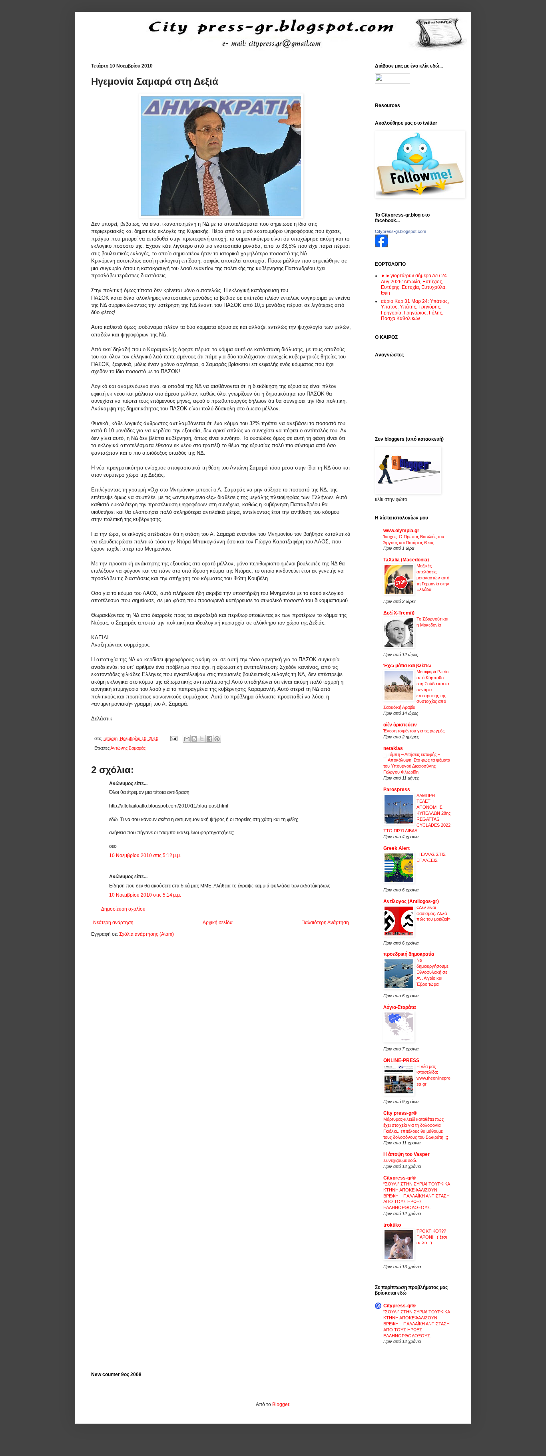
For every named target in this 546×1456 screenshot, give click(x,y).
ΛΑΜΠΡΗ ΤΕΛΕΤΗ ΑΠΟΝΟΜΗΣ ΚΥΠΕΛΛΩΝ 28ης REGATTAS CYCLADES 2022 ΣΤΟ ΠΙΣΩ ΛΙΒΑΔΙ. (416, 813)
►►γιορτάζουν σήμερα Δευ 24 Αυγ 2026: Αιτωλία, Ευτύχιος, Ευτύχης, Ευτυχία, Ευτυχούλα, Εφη (414, 284)
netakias (393, 748)
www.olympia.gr (401, 530)
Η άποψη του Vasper (406, 1154)
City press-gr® (400, 1113)
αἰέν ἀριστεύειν (400, 725)
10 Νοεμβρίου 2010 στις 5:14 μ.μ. (145, 895)
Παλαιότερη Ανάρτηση (325, 922)
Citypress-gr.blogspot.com (400, 231)
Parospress (396, 789)
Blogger (280, 1404)
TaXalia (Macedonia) (406, 560)
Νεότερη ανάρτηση (113, 922)
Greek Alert (396, 848)
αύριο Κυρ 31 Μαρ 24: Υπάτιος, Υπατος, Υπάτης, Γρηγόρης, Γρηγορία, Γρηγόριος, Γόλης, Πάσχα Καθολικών (415, 309)
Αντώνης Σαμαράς (127, 748)
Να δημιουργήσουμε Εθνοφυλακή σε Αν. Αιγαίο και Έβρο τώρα (432, 972)
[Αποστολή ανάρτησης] (173, 738)
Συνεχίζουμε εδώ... (401, 1160)
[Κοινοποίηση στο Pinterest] (217, 739)
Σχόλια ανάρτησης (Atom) (146, 934)
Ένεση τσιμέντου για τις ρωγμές (413, 730)
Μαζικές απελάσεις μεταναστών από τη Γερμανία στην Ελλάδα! (432, 577)
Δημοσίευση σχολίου (123, 909)
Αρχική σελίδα (218, 922)
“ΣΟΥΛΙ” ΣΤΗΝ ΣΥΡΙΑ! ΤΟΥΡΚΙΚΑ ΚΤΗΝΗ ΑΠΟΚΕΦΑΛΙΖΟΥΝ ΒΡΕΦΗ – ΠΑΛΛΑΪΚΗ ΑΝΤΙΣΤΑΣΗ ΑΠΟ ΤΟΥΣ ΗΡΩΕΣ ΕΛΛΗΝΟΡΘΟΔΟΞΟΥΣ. (416, 1196)
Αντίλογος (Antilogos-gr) (411, 901)
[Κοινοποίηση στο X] (202, 739)
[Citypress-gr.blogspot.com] (381, 246)
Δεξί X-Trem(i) (398, 613)
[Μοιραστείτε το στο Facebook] (209, 739)
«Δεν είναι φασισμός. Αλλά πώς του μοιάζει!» (433, 913)
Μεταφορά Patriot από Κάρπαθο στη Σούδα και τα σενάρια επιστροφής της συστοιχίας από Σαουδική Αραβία (416, 689)
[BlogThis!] (194, 739)
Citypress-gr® (399, 1178)
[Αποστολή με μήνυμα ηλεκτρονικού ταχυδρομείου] (187, 739)
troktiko (392, 1225)
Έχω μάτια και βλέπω (407, 665)
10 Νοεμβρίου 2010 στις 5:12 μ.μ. (145, 855)
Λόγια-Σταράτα (399, 1007)
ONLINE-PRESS (401, 1060)
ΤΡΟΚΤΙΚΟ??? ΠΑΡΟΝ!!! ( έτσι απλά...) (431, 1237)
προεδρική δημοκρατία (408, 954)
